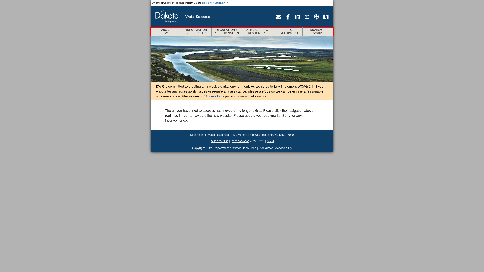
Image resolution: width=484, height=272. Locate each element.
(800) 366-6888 (240, 141)
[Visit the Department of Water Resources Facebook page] (288, 17)
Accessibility (215, 96)
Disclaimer (265, 148)
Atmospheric (257, 31)
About (166, 31)
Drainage (317, 31)
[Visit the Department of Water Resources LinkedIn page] (297, 17)
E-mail (270, 141)
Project (287, 31)
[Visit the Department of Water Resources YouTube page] (307, 17)
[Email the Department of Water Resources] (278, 17)
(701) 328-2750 (219, 141)
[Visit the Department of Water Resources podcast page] (316, 17)
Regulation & (227, 31)
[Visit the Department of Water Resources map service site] (325, 17)
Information (196, 31)
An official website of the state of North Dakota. (188, 2)
